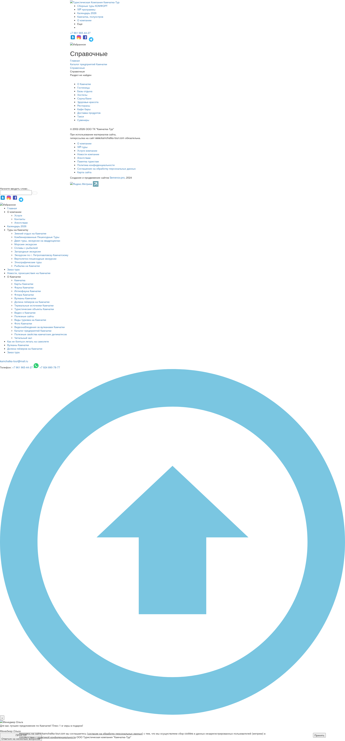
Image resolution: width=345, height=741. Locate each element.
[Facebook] (85, 39)
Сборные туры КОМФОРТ (92, 6)
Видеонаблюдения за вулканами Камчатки (39, 327)
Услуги (18, 215)
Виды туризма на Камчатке (30, 320)
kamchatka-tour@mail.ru (14, 361)
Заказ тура (13, 269)
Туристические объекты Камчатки (34, 309)
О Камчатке (84, 84)
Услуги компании (87, 150)
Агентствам (84, 158)
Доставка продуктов (88, 112)
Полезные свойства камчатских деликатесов (40, 334)
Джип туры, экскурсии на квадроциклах (37, 240)
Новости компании (88, 154)
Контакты (19, 219)
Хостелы (82, 94)
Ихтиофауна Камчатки (27, 291)
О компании (84, 20)
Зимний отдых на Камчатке (30, 233)
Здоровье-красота (87, 102)
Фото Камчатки (23, 323)
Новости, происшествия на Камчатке (28, 273)
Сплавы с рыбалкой (26, 248)
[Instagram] (79, 39)
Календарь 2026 (86, 13)
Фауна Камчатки (24, 287)
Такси (80, 116)
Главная (12, 208)
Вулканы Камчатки (25, 298)
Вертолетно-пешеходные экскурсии (35, 258)
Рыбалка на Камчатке (27, 266)
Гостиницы (83, 87)
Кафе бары (84, 109)
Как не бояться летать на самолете (28, 341)
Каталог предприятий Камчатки (32, 330)
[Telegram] (91, 39)
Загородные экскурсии (27, 251)
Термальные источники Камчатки (34, 305)
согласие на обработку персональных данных (115, 733)
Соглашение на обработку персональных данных (106, 168)
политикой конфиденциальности (56, 737)
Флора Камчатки (24, 294)
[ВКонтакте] (73, 39)
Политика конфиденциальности (96, 165)
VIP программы (86, 9)
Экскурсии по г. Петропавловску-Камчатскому (41, 255)
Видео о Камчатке (25, 312)
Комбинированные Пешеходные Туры (36, 237)
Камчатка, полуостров (90, 16)
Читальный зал (23, 338)
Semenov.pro (117, 177)
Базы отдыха (84, 91)
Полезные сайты (24, 316)
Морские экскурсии (25, 244)
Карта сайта (84, 172)
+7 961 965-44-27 (80, 33)
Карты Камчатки (23, 284)
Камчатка (19, 280)
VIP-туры (82, 147)
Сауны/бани (84, 98)
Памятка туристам (88, 161)
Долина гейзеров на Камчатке (32, 302)
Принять (319, 735)
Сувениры (83, 120)
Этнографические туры (28, 262)
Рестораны (83, 105)
